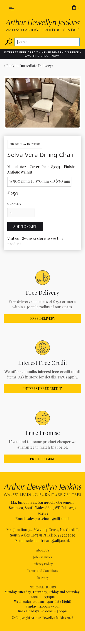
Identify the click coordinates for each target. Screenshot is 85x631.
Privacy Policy (43, 564)
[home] (42, 25)
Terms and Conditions (42, 571)
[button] (11, 7)
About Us (42, 550)
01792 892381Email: (45, 513)
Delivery (43, 577)
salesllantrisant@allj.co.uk (48, 540)
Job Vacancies (42, 557)
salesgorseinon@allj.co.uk (48, 518)
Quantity (14, 203)
